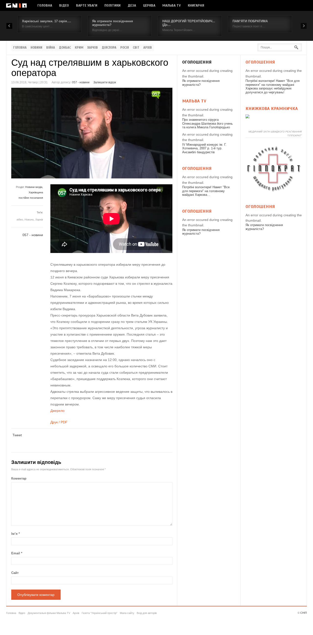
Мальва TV (171, 5)
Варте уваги (86, 5)
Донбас (65, 48)
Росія (124, 48)
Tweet (17, 435)
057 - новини (80, 82)
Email (16, 553)
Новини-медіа (33, 187)
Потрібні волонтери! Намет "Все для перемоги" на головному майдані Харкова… (206, 191)
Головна (44, 5)
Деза (132, 5)
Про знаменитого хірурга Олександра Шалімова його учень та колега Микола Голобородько (207, 123)
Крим (79, 48)
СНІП (303, 612)
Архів (147, 48)
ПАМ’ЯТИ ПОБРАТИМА (250, 21)
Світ (136, 48)
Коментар (18, 478)
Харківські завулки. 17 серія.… (46, 21)
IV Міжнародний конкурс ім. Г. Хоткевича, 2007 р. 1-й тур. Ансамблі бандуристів (204, 148)
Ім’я (15, 534)
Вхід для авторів (147, 613)
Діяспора (109, 48)
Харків (92, 48)
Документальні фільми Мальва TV (49, 613)
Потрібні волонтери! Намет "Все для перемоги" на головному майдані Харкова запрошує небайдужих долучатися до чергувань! (273, 86)
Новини (36, 48)
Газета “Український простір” (99, 613)
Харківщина (36, 192)
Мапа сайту (127, 613)
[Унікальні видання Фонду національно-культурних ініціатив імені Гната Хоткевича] (247, 117)
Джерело (57, 411)
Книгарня (196, 5)
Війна (50, 48)
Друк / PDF (58, 422)
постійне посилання (31, 197)
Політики (112, 5)
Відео (64, 5)
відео (20, 219)
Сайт (15, 573)
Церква (149, 5)
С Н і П (16, 5)
